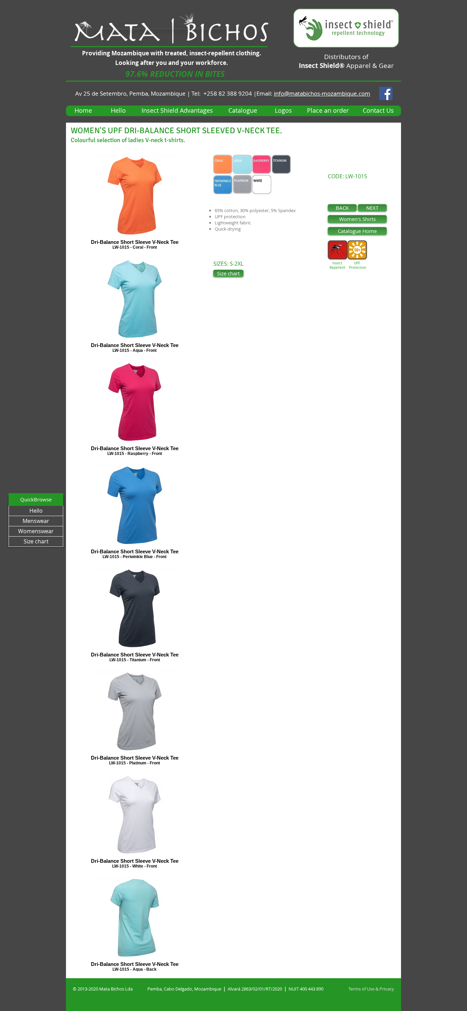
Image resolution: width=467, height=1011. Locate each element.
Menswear (36, 521)
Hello (36, 510)
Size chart (36, 541)
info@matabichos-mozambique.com (322, 93)
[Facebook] (385, 93)
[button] (175, 73)
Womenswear (36, 531)
